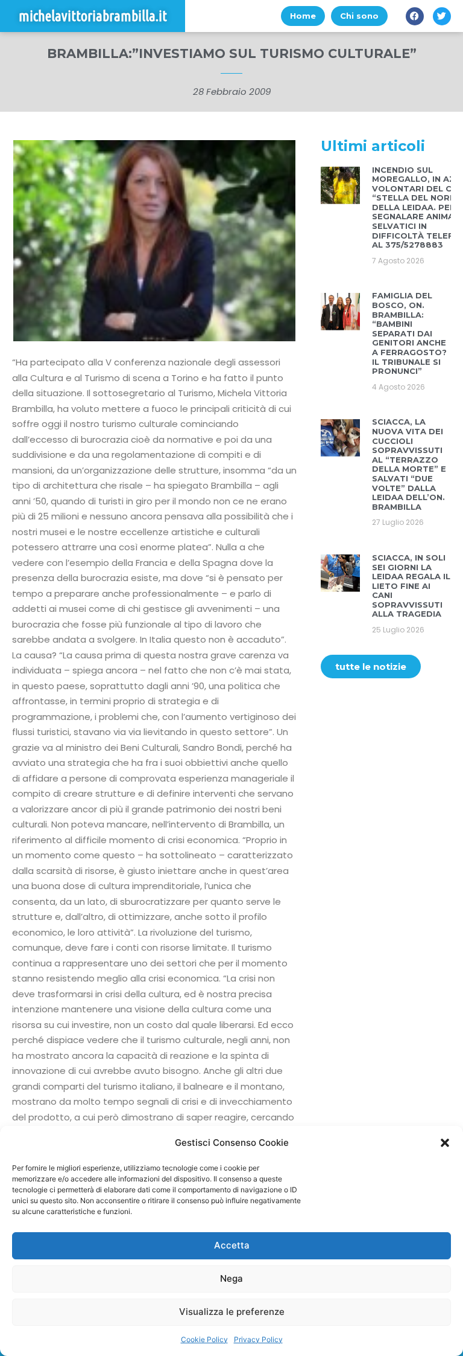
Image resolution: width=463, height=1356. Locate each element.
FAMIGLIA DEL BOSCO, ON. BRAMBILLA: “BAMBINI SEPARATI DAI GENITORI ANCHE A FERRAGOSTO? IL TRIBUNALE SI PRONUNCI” (409, 333)
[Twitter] (442, 16)
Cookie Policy (204, 1339)
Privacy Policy (258, 1339)
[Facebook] (415, 16)
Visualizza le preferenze (232, 1311)
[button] (445, 1143)
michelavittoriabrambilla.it (93, 16)
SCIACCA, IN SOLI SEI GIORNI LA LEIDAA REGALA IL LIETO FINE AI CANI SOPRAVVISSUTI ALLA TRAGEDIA (411, 586)
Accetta (232, 1245)
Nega (231, 1278)
